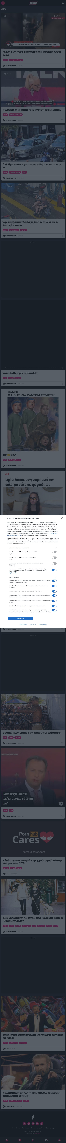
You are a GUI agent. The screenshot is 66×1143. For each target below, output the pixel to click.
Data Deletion (23, 624)
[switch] (54, 552)
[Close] (62, 518)
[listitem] (33, 548)
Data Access (33, 624)
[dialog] (33, 571)
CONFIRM (20, 618)
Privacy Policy (42, 624)
